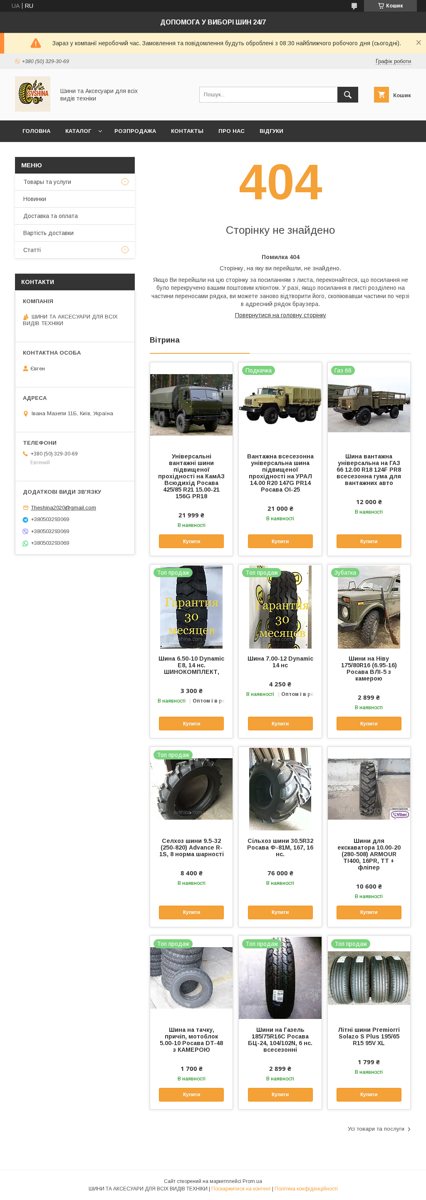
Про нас (231, 131)
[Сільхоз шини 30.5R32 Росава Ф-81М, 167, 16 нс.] (280, 788)
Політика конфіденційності (306, 1189)
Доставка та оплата (50, 216)
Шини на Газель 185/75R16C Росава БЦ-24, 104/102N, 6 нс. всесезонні (280, 1039)
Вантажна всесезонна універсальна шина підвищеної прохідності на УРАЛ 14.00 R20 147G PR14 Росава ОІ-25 (280, 473)
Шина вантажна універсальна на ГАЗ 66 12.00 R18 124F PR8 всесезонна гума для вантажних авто (369, 469)
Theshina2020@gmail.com (63, 507)
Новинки (34, 199)
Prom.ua (252, 1181)
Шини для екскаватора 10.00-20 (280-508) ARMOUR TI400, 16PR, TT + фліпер (369, 854)
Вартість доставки (48, 233)
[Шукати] (347, 95)
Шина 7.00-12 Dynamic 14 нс (280, 662)
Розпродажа (135, 131)
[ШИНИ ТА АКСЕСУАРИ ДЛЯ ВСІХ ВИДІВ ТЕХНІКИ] (32, 109)
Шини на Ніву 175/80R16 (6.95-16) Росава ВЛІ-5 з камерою (369, 668)
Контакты (187, 131)
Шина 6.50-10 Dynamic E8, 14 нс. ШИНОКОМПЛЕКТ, (191, 665)
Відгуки (271, 131)
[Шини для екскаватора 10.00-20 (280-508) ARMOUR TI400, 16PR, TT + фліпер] (369, 788)
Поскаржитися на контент (241, 1189)
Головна (36, 131)
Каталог (78, 131)
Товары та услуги (47, 182)
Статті (32, 250)
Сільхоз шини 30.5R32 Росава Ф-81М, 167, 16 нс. (280, 847)
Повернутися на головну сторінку (280, 315)
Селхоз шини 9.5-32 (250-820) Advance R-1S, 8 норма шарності (191, 847)
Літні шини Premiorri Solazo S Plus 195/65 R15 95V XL (369, 1036)
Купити (191, 541)
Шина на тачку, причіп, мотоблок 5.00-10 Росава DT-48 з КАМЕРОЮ (191, 1039)
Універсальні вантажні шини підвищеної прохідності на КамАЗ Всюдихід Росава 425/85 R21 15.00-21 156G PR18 (191, 476)
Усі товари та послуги (376, 1129)
